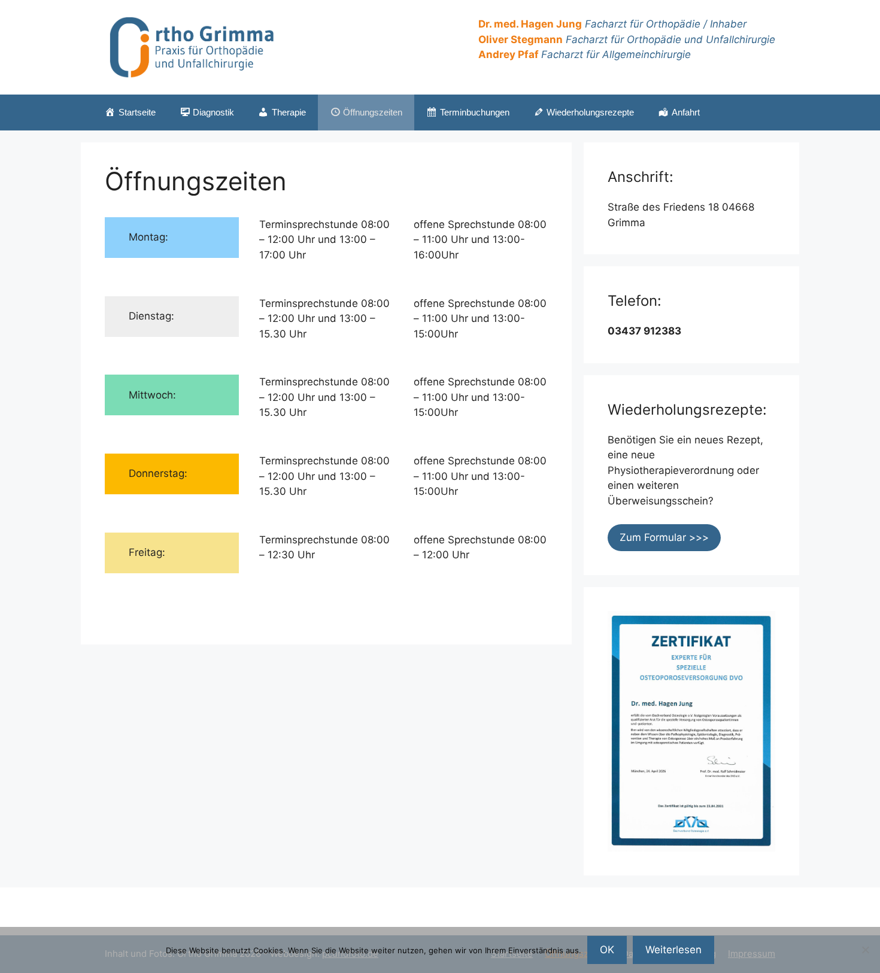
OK (607, 950)
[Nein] (865, 950)
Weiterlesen (673, 950)
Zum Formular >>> (664, 537)
